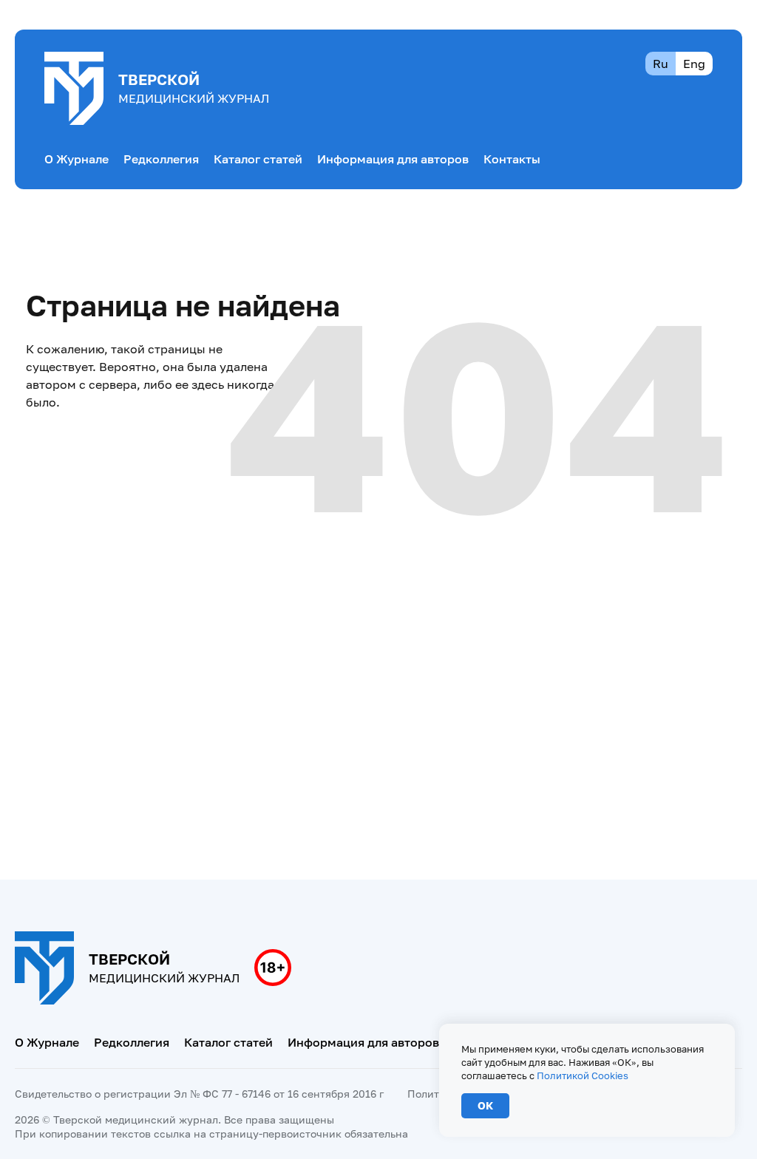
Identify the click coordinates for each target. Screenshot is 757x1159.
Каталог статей (258, 159)
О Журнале (76, 159)
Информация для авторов (393, 159)
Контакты (511, 159)
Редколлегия (161, 159)
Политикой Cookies (582, 1075)
